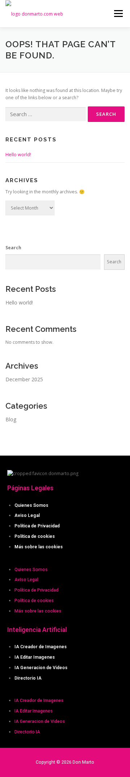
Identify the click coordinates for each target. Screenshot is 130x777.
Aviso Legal (27, 515)
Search (13, 248)
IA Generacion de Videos (41, 667)
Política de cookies (34, 536)
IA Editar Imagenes (34, 657)
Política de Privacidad (37, 525)
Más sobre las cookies (38, 546)
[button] (65, 559)
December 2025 (24, 379)
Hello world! (18, 155)
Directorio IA (28, 678)
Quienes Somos (31, 505)
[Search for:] (45, 114)
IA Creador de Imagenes (40, 646)
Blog (10, 419)
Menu (118, 13)
